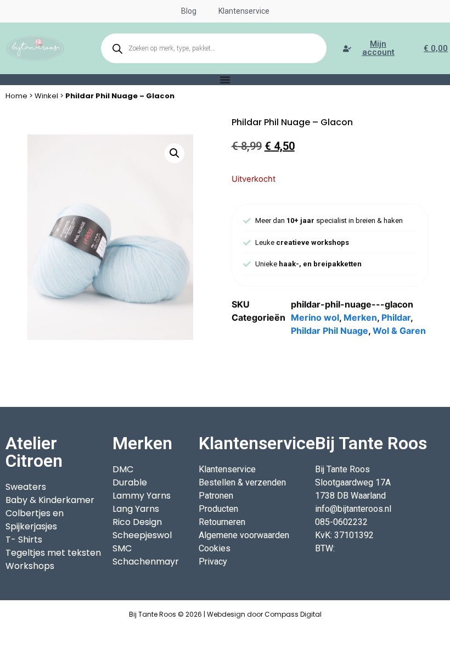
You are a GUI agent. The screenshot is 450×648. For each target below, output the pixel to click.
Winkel (46, 96)
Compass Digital (293, 614)
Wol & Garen (399, 330)
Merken (360, 317)
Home (16, 96)
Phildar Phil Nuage (329, 330)
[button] (174, 153)
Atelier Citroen (34, 452)
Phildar (395, 317)
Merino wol (315, 317)
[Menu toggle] (225, 79)
